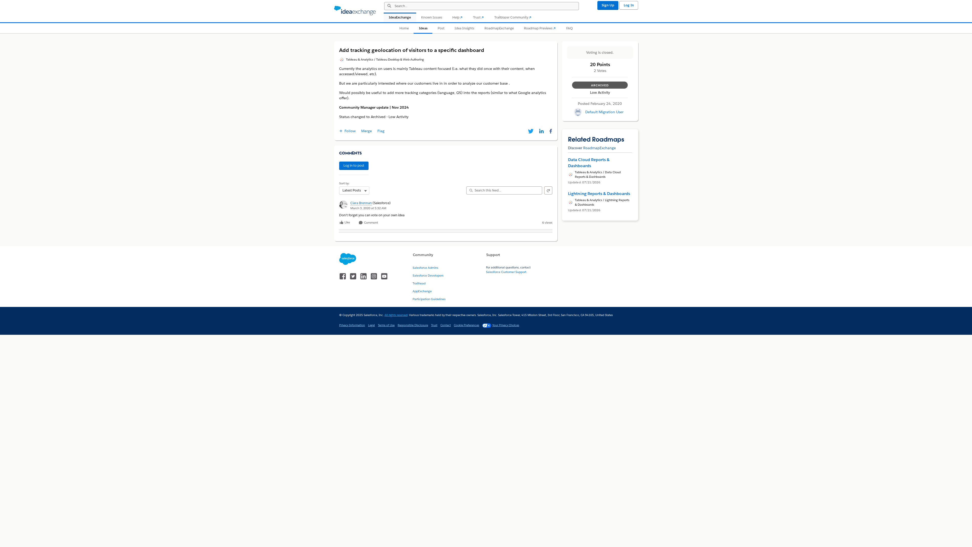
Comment (370, 223)
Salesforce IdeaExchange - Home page (355, 10)
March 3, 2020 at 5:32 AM (368, 208)
